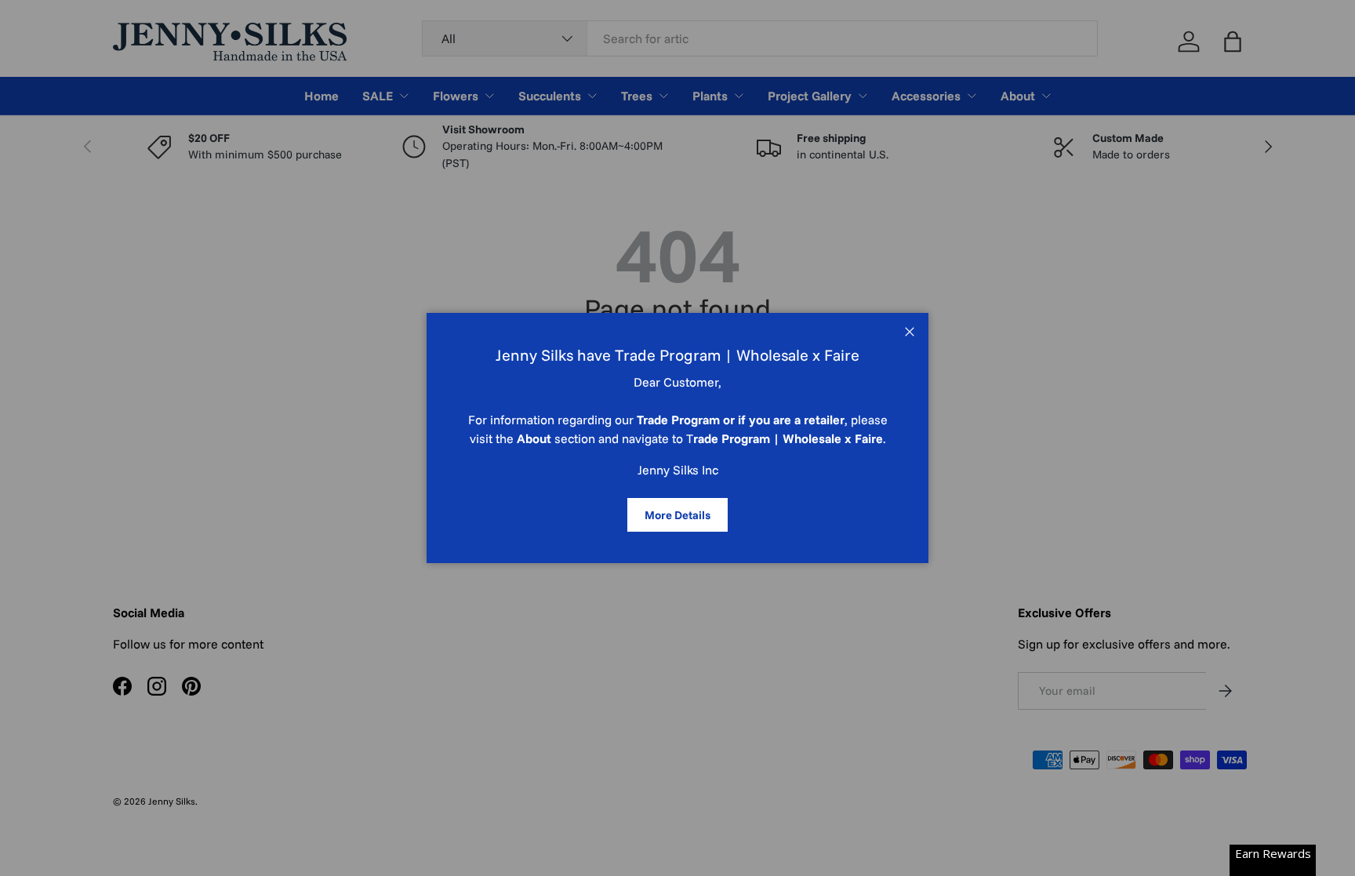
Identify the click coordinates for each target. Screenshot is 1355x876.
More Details (677, 514)
